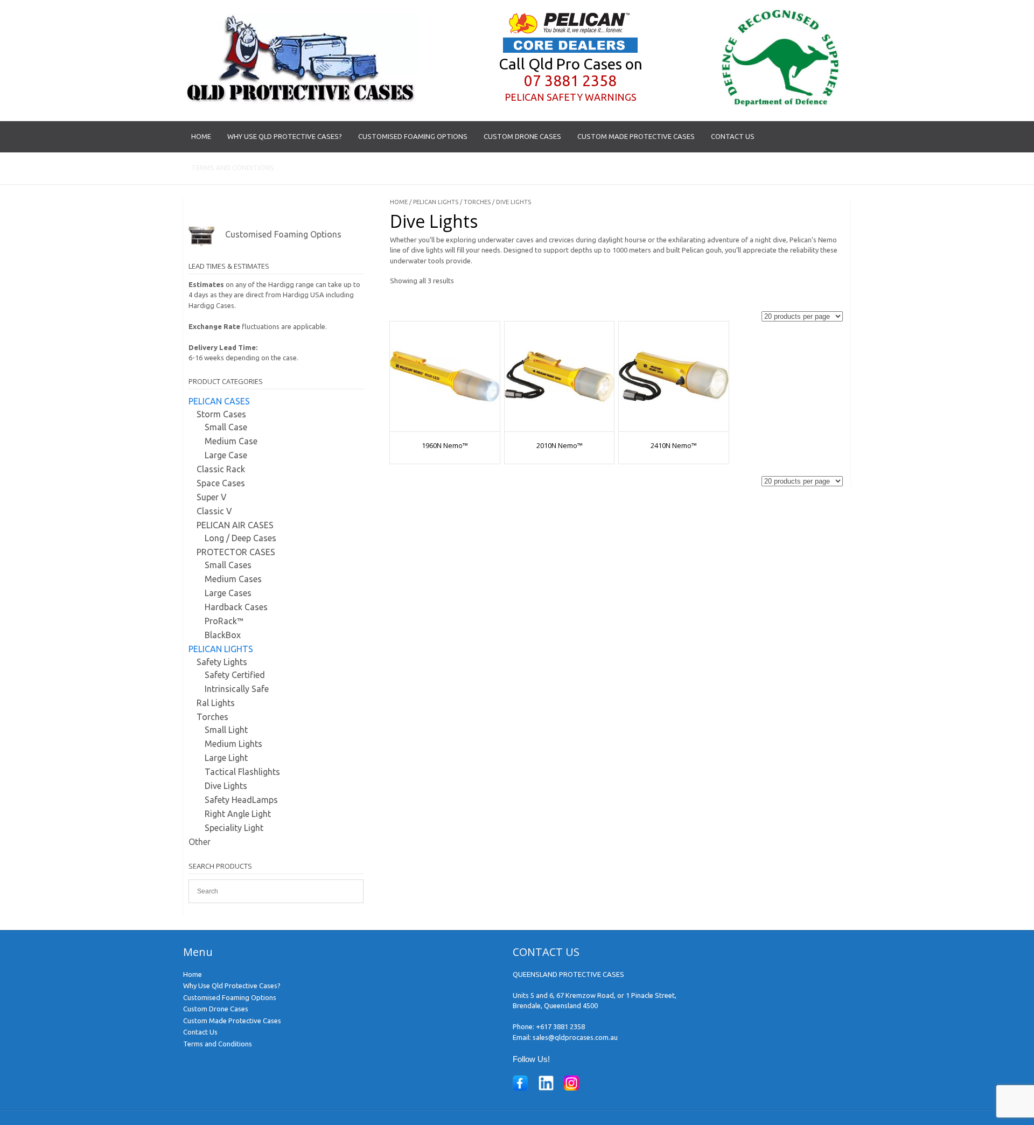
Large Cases (228, 593)
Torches (477, 202)
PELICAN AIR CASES (235, 525)
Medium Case (231, 441)
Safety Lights (222, 662)
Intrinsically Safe (237, 689)
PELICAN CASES (219, 401)
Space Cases (221, 483)
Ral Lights (216, 703)
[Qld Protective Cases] (301, 102)
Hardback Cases (236, 607)
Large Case (226, 455)
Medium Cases (233, 579)
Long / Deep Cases (240, 538)
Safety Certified (235, 675)
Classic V (214, 511)
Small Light (226, 730)
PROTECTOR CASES (236, 552)
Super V (212, 497)
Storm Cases (221, 414)
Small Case (226, 427)
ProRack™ (224, 621)
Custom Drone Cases (522, 136)
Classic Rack (221, 469)
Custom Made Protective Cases (636, 136)
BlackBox (223, 635)
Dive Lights (226, 786)
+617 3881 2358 (560, 1026)
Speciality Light (234, 828)
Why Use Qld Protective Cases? (284, 136)
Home (201, 136)
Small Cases (228, 565)
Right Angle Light (238, 814)
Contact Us (732, 136)
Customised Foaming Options (412, 136)
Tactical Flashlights (242, 772)
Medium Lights (233, 744)
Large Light (226, 758)
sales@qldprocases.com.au (575, 1037)
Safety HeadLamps (241, 800)
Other (199, 842)
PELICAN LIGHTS (435, 202)
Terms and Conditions (232, 167)
